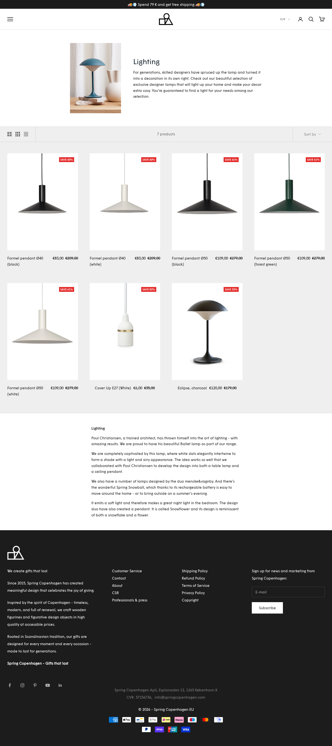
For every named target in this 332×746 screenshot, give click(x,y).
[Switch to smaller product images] (18, 134)
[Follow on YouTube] (47, 685)
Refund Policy (193, 578)
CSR (115, 592)
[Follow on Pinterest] (35, 685)
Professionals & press (129, 600)
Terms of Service (196, 585)
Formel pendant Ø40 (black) (25, 261)
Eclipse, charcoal (192, 388)
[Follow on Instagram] (22, 685)
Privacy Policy (193, 592)
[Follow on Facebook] (9, 685)
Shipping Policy (195, 571)
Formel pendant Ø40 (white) (107, 261)
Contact (119, 578)
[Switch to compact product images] (26, 134)
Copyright (190, 600)
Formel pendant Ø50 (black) (190, 261)
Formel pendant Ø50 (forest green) (272, 261)
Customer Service (127, 571)
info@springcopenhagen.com (180, 697)
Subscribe (267, 608)
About (117, 585)
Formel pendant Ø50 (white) (25, 391)
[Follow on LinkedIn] (60, 685)
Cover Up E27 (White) (113, 388)
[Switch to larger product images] (9, 134)
